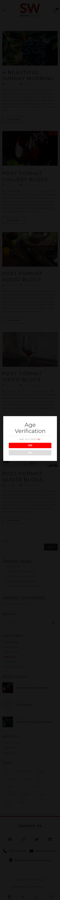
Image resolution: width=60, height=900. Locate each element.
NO (30, 452)
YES (30, 445)
